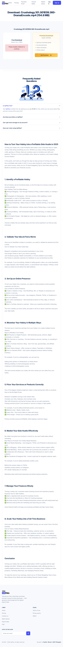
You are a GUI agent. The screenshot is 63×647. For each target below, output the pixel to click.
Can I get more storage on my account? (15, 122)
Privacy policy (37, 613)
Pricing (16, 3)
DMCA (34, 616)
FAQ (3, 624)
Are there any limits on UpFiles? (13, 117)
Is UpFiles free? (7, 106)
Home (10, 3)
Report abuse (43, 3)
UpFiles (8, 109)
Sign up (57, 3)
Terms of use (36, 610)
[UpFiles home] (5, 3)
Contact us (5, 616)
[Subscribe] (28, 633)
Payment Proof (23, 3)
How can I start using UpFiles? (12, 128)
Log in (49, 3)
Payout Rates (34, 3)
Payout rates (5, 621)
